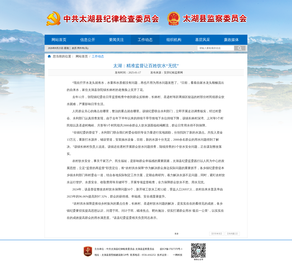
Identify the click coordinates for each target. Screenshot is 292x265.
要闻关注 (116, 40)
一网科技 (177, 255)
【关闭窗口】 (232, 234)
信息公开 (87, 40)
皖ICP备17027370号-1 (171, 249)
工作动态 (145, 40)
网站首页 (59, 40)
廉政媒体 (231, 40)
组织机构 (173, 40)
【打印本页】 (217, 234)
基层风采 (202, 40)
